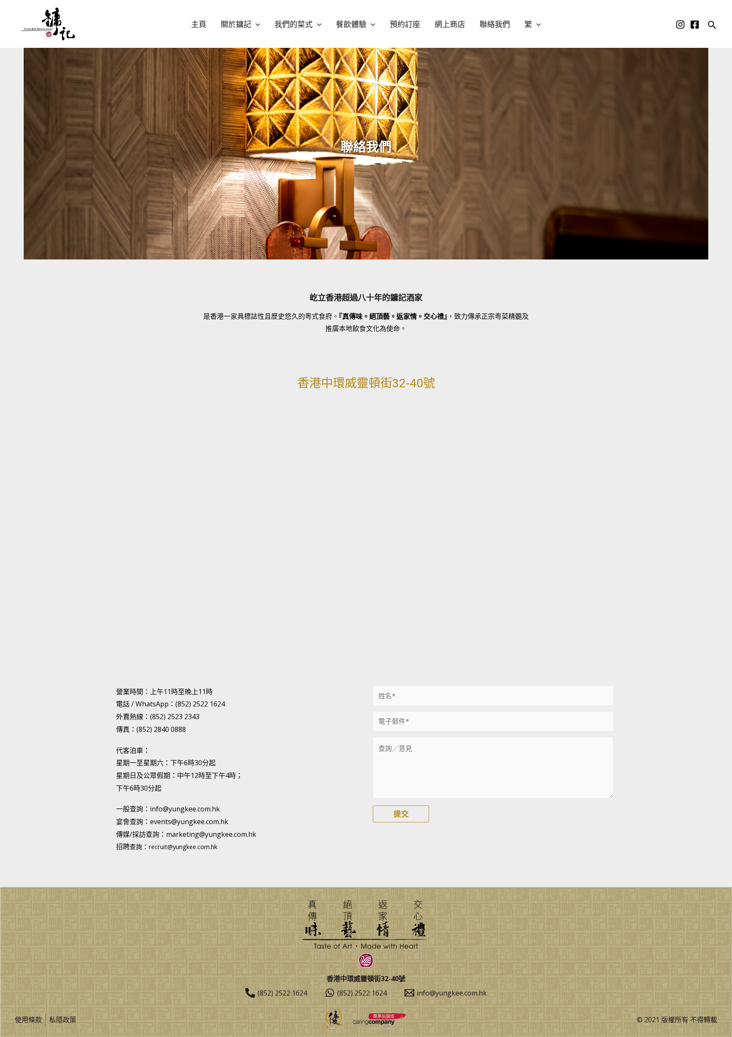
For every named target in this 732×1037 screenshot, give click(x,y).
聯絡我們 (495, 24)
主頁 (198, 24)
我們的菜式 (293, 24)
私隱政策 (62, 1019)
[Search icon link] (712, 25)
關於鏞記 (236, 24)
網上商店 (450, 24)
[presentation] (255, 24)
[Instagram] (680, 24)
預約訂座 (405, 24)
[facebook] (694, 24)
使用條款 (28, 1019)
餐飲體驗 (351, 24)
